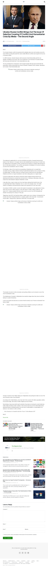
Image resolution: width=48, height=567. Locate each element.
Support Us (21, 562)
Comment (5, 509)
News (38, 560)
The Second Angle (26, 41)
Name (4, 524)
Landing (33, 560)
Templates (27, 562)
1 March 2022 (18, 41)
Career (18, 560)
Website (26, 529)
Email (4, 529)
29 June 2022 (33, 431)
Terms (32, 562)
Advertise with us (11, 560)
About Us (4, 560)
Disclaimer (23, 560)
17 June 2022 (14, 493)
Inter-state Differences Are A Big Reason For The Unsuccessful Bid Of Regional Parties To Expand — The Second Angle (15, 426)
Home (28, 560)
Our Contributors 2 (6, 562)
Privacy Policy (14, 562)
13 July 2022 (11, 430)
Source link (5, 417)
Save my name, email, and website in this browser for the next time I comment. (20, 534)
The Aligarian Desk (10, 41)
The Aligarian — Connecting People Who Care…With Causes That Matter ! (16, 563)
